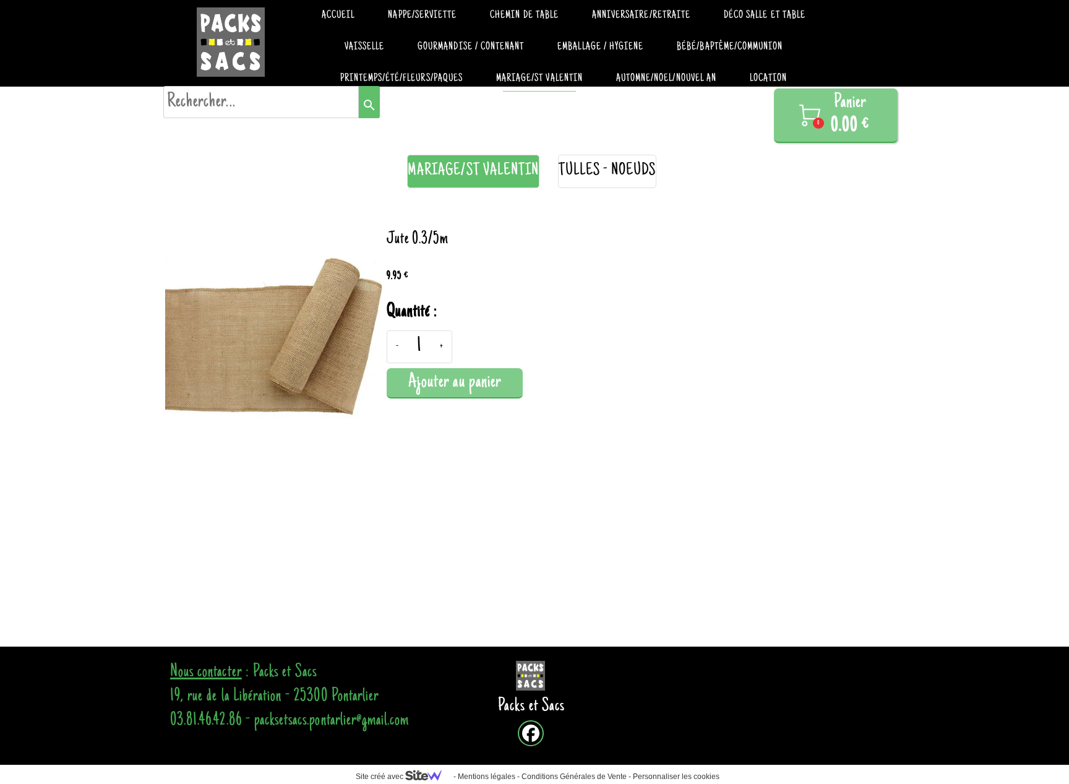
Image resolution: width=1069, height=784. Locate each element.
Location (768, 78)
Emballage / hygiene (600, 47)
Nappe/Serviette (422, 15)
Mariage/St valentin (539, 78)
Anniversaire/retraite (641, 15)
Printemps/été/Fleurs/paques (401, 78)
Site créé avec (380, 776)
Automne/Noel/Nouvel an (666, 78)
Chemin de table (524, 15)
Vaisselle (364, 47)
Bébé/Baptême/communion (730, 47)
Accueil (338, 15)
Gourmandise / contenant (471, 47)
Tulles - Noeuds (607, 171)
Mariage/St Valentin (473, 171)
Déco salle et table (764, 15)
